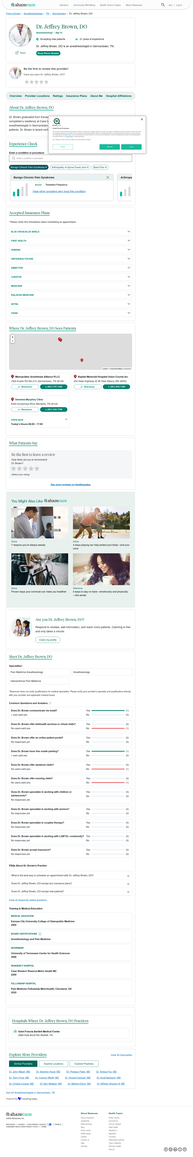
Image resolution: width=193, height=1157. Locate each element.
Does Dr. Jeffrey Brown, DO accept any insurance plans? (41, 883)
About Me (96, 96)
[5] (46, 81)
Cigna (14, 312)
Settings (63, 147)
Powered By (11, 1098)
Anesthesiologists (33, 13)
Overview (16, 96)
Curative (16, 276)
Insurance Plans (76, 96)
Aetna (14, 303)
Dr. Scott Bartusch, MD (109, 1077)
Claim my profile (48, 639)
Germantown (59, 13)
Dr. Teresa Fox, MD (106, 1071)
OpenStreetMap (116, 368)
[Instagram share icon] (170, 1150)
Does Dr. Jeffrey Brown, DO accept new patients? (37, 891)
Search (163, 5)
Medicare (16, 285)
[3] (36, 81)
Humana (15, 249)
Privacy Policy (69, 136)
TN (47, 13)
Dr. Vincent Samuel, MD (78, 1077)
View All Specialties (121, 1055)
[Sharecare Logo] (23, 4)
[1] (26, 81)
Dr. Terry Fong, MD (19, 1077)
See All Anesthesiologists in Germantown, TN (30, 1092)
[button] (49, 703)
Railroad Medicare (22, 294)
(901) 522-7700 (54, 409)
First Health (18, 240)
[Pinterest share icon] (184, 1150)
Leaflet (105, 368)
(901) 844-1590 (117, 386)
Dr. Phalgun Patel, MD (78, 1071)
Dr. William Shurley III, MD (111, 1083)
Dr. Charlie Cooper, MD (21, 1083)
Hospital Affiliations (118, 96)
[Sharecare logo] (39, 1114)
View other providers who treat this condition (59, 191)
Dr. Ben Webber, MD (51, 1083)
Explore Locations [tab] (53, 1063)
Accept (131, 147)
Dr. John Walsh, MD (19, 1071)
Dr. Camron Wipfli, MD (47, 1077)
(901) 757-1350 (54, 386)
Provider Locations (37, 96)
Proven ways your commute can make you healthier (38, 591)
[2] (31, 81)
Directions (26, 386)
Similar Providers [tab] (23, 1063)
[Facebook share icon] (166, 1150)
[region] (97, 135)
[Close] (142, 119)
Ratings (58, 96)
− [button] (12, 341)
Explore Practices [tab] (84, 1063)
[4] (41, 81)
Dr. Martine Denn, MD (79, 1083)
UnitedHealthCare (22, 258)
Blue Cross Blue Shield (25, 231)
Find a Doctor (13, 13)
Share (23, 52)
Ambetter (17, 267)
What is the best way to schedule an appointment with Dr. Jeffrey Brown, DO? (52, 875)
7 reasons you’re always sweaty (28, 545)
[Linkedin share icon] (175, 1150)
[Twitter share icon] (180, 1150)
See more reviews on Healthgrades (70, 484)
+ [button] (12, 337)
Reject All (109, 147)
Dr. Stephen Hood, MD (48, 1071)
